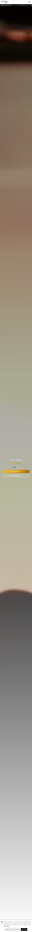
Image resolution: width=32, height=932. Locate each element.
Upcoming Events (16, 475)
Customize (17, 929)
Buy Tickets (16, 471)
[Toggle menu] (29, 2)
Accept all (24, 929)
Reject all (8, 929)
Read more (6, 926)
